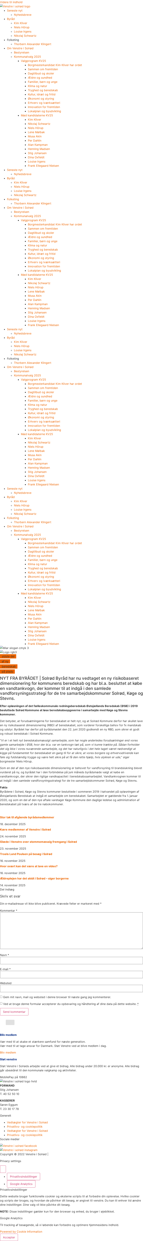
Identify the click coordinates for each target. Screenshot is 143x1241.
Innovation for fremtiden (44, 107)
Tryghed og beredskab (43, 90)
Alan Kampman (38, 144)
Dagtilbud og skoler (41, 73)
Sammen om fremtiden (43, 69)
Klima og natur (37, 86)
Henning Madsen (39, 149)
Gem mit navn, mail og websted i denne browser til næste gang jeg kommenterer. (57, 997)
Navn (4, 955)
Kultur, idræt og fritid (41, 94)
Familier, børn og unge (43, 82)
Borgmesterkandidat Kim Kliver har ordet (55, 65)
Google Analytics (21, 1184)
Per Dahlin (34, 140)
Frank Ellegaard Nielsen (43, 165)
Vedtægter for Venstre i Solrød (27, 1122)
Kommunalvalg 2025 (27, 56)
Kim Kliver (20, 23)
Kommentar (8, 910)
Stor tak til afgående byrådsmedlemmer (27, 817)
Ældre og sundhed (40, 77)
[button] (13, 1077)
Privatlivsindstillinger (23, 1176)
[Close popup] (3, 1169)
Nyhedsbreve (22, 14)
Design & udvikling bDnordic (68, 1154)
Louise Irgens (22, 31)
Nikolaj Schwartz (25, 35)
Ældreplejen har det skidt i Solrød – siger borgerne (34, 878)
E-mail (5, 969)
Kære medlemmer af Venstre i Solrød (25, 829)
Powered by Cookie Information (21, 1231)
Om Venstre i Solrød (20, 48)
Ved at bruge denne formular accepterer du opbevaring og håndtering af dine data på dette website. (71, 1003)
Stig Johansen (37, 153)
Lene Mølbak (36, 132)
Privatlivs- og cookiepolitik (25, 1126)
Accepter (9, 1237)
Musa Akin (35, 136)
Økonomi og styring (41, 98)
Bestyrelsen (21, 52)
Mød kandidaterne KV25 (37, 115)
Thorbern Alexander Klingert (32, 44)
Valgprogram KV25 (33, 61)
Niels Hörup (21, 27)
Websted (6, 983)
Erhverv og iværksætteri (44, 102)
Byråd (11, 19)
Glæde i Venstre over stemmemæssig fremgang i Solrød (38, 841)
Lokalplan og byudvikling (44, 111)
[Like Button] (10, 1022)
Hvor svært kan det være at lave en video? (29, 866)
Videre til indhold (11, 2)
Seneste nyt (14, 10)
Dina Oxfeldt (36, 157)
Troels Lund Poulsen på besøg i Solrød (26, 854)
